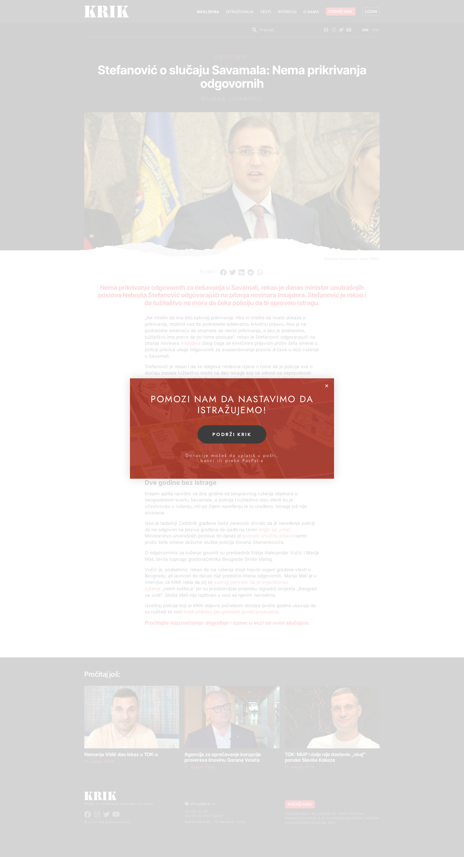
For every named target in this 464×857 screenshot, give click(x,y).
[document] (232, 428)
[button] (327, 386)
